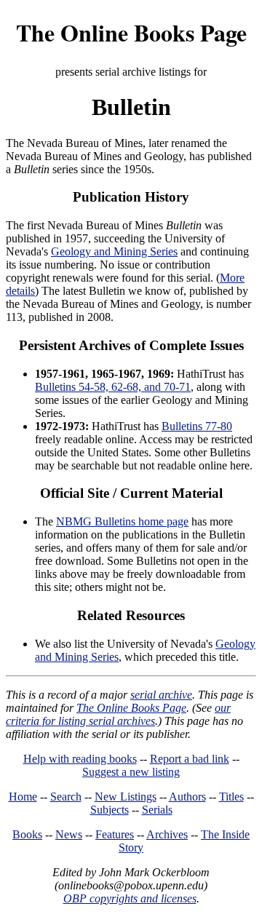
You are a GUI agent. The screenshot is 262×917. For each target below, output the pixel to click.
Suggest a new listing (131, 772)
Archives (167, 834)
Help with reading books (80, 759)
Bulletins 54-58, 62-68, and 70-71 (113, 387)
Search (66, 796)
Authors (187, 796)
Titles (231, 796)
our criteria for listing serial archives (118, 714)
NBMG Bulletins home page (122, 521)
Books (27, 834)
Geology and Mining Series (114, 251)
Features (114, 834)
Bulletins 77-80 (197, 426)
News (68, 834)
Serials (157, 809)
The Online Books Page (131, 32)
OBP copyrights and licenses (129, 898)
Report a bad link (189, 759)
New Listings (125, 796)
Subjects (109, 809)
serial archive (161, 694)
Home (23, 796)
